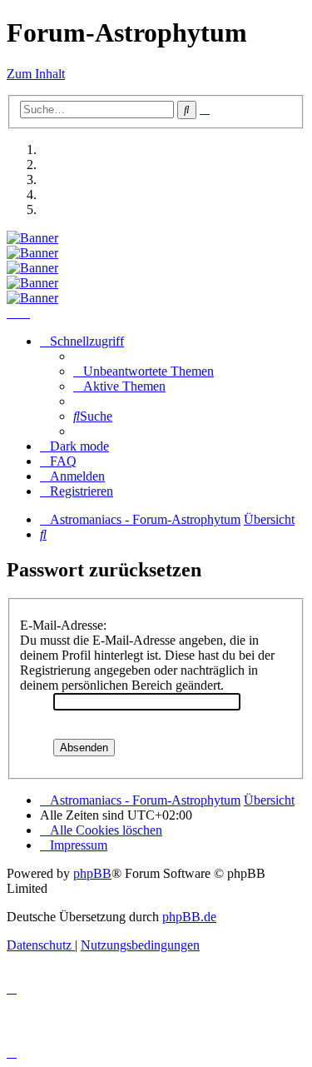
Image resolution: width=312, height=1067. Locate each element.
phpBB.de (189, 917)
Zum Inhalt (36, 74)
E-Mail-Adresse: (63, 625)
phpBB (92, 873)
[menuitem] (143, 371)
